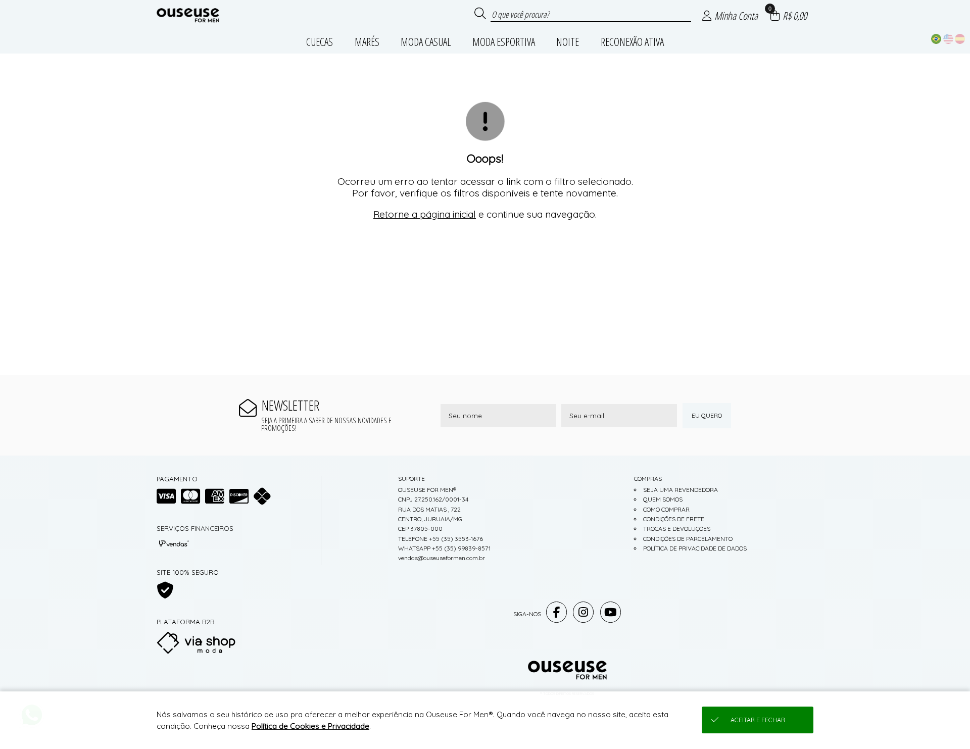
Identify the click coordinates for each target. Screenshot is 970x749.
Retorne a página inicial (424, 214)
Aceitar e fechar (758, 720)
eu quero (707, 415)
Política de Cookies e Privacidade (310, 726)
